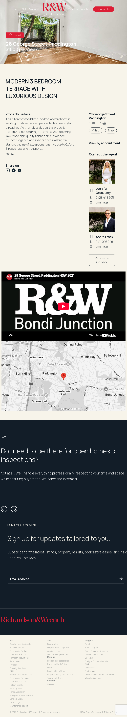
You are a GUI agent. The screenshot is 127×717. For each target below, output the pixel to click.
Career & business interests (96, 651)
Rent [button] (12, 670)
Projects (13, 664)
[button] (89, 56)
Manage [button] (51, 657)
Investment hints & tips (57, 664)
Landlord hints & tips (55, 671)
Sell (24, 9)
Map (111, 130)
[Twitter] (19, 170)
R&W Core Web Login (90, 712)
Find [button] (87, 664)
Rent (16, 9)
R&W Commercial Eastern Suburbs (99, 674)
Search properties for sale (20, 644)
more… (10, 153)
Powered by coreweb (50, 712)
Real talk (50, 667)
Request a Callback (102, 260)
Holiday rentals (16, 685)
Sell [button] (49, 640)
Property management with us (60, 674)
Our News (89, 657)
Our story (89, 644)
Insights (85, 9)
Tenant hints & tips (55, 678)
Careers (73, 9)
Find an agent (91, 671)
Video (95, 130)
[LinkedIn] (15, 170)
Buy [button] (12, 640)
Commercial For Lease (19, 678)
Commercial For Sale (18, 651)
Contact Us (103, 9)
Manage (34, 9)
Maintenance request (19, 705)
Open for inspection (18, 654)
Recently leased (16, 688)
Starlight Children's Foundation (98, 661)
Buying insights (91, 647)
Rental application (17, 692)
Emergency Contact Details (21, 695)
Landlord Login (16, 698)
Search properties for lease (21, 674)
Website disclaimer (93, 678)
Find (118, 9)
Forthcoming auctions (19, 657)
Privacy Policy (110, 712)
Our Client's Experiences (57, 654)
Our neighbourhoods (18, 668)
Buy (8, 9)
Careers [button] (51, 680)
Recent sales (15, 661)
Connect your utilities (94, 654)
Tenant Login (15, 702)
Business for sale (16, 647)
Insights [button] (89, 640)
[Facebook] (9, 170)
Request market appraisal (58, 647)
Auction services (54, 651)
